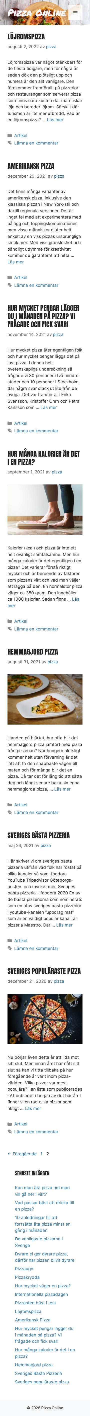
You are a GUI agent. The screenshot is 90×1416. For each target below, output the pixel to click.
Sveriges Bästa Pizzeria (39, 835)
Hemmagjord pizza (33, 652)
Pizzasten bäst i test (35, 1302)
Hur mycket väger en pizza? (43, 1285)
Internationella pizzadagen (41, 1294)
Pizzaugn (24, 1268)
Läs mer (55, 119)
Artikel (20, 135)
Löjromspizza (26, 36)
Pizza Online (37, 12)
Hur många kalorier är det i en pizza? (44, 458)
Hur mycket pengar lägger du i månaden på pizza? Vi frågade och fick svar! (43, 316)
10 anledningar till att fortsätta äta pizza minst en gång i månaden (42, 1224)
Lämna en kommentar (36, 143)
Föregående (22, 1153)
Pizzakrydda (27, 1277)
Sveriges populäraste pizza (44, 971)
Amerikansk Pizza (31, 166)
